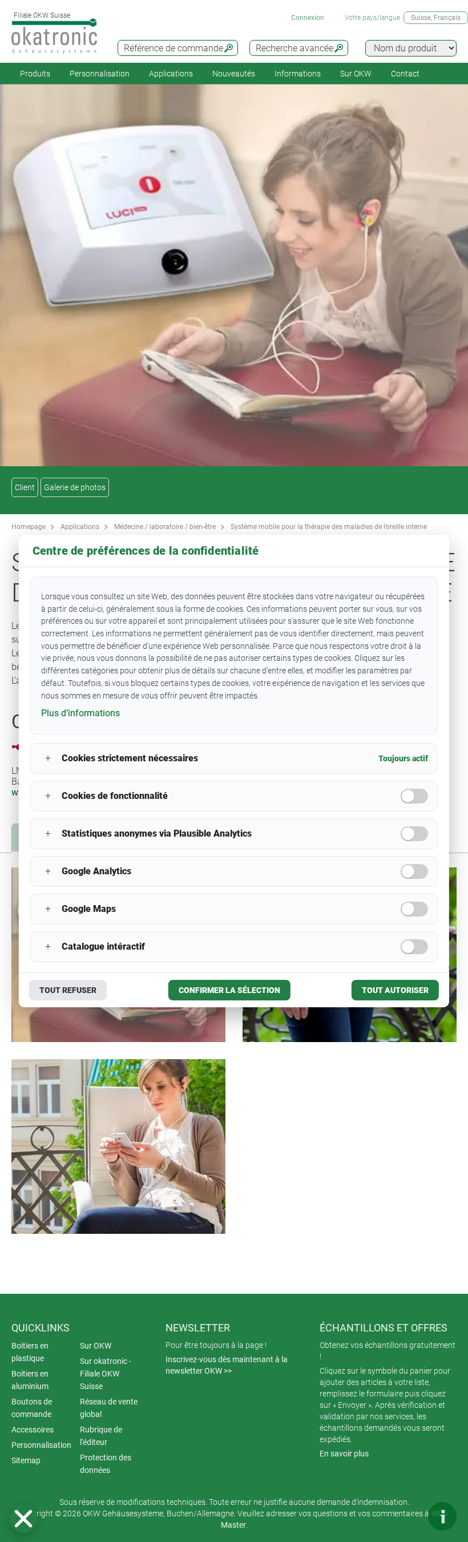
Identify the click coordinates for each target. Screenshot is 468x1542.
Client (25, 487)
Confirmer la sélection (229, 990)
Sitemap (26, 1460)
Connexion (307, 18)
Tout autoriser (395, 990)
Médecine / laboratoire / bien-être (165, 527)
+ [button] (48, 758)
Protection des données (105, 1464)
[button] (23, 1518)
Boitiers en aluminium (30, 1380)
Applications (171, 73)
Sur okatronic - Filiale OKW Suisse (105, 1374)
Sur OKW (356, 73)
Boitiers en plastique (30, 1352)
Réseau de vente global (109, 1408)
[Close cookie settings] (23, 1518)
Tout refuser (67, 990)
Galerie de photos (75, 487)
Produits (35, 73)
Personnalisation (100, 73)
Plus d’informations (80, 713)
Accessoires (32, 1429)
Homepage (28, 527)
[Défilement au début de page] (408, 1516)
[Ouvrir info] (442, 1516)
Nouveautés (233, 73)
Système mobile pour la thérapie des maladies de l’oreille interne (329, 527)
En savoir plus (344, 1453)
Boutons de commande (31, 1408)
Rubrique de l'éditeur (101, 1436)
